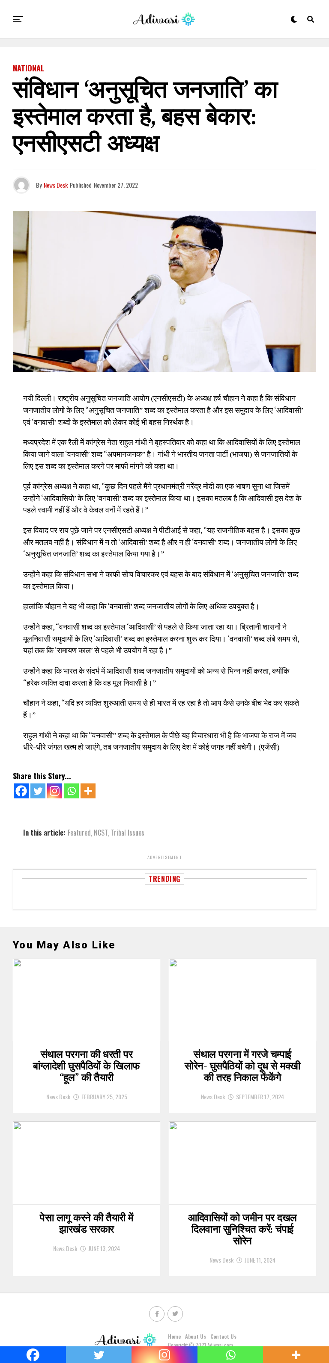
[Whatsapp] (71, 790)
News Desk (56, 184)
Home (174, 1336)
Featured (79, 832)
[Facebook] (21, 790)
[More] (88, 790)
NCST (101, 832)
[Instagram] (54, 790)
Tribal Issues (127, 832)
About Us (195, 1336)
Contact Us (223, 1336)
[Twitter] (37, 790)
